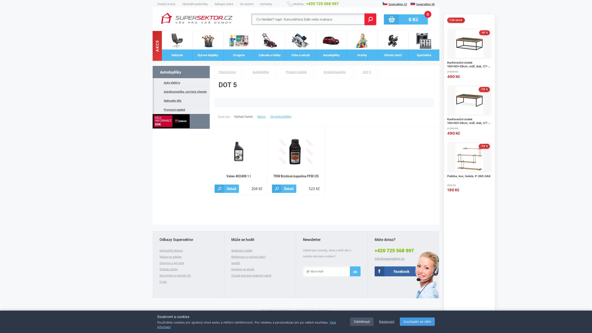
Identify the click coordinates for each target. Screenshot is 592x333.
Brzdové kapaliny (335, 72)
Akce (157, 46)
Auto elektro (172, 82)
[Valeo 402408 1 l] (238, 151)
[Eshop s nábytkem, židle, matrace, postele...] (197, 18)
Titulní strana (227, 72)
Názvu (261, 117)
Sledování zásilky (242, 251)
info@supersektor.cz (389, 258)
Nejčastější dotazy (171, 251)
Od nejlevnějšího (280, 117)
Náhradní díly (173, 101)
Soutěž (235, 263)
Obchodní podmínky (195, 4)
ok (355, 271)
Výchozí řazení (243, 117)
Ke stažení (246, 4)
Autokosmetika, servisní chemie (185, 91)
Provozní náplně (174, 110)
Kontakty (266, 4)
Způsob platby (169, 269)
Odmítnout (362, 322)
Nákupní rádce (224, 4)
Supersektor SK (425, 3)
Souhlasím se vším (417, 322)
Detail (231, 188)
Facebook (402, 271)
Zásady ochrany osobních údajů (251, 276)
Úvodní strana (166, 4)
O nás (163, 282)
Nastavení (386, 322)
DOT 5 (367, 72)
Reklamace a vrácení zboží (248, 257)
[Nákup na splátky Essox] (181, 121)
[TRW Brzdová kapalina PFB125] (296, 151)
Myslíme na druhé (242, 269)
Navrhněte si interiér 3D (175, 276)
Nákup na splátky (171, 257)
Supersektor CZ (397, 3)
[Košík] (406, 19)
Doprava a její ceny (172, 263)
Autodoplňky (170, 72)
